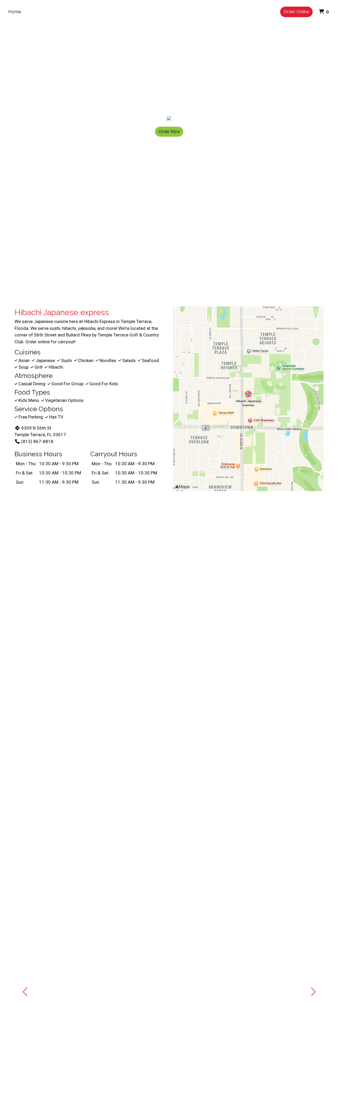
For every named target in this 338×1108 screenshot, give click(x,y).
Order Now (169, 131)
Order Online (296, 11)
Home (14, 11)
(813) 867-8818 (37, 441)
